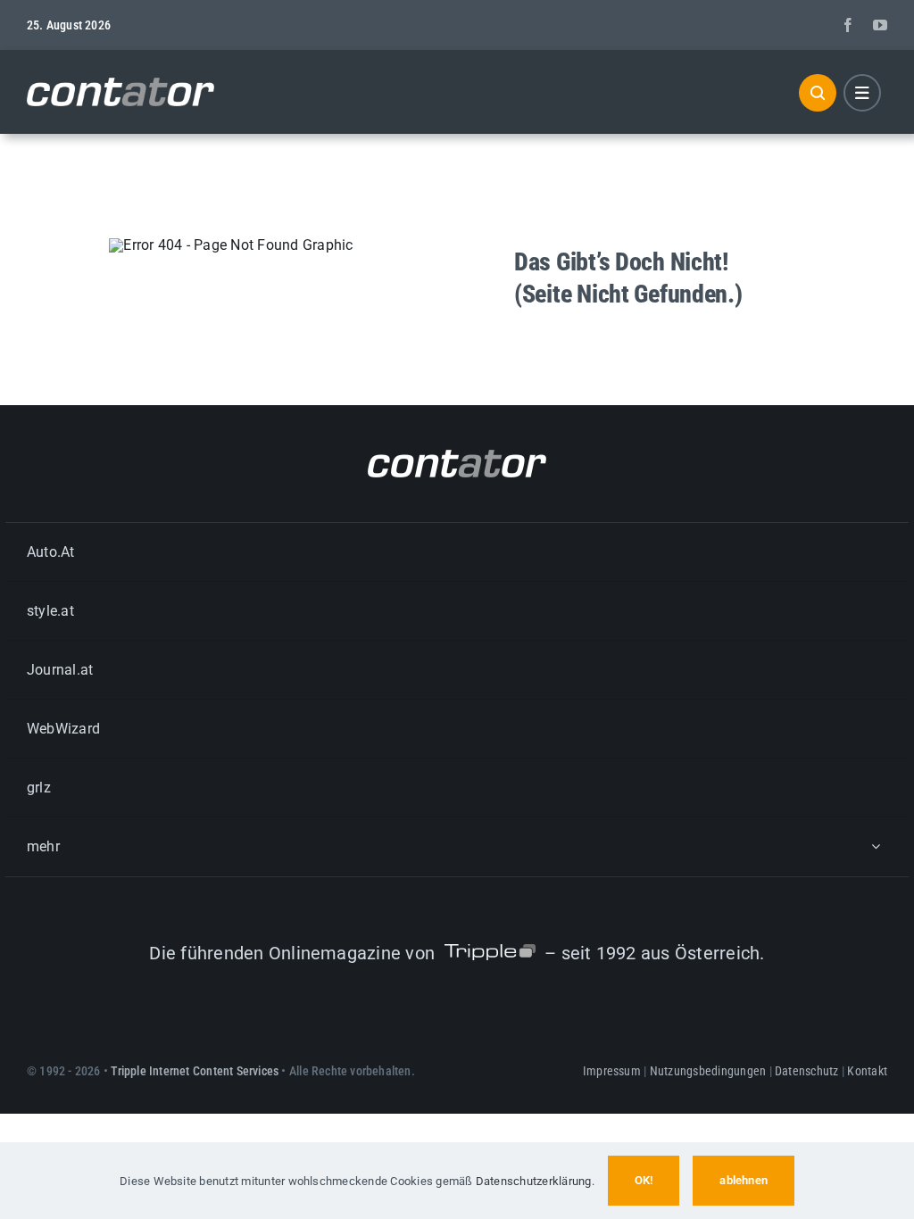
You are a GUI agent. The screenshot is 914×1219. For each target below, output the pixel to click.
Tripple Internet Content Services (194, 1071)
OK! (644, 1180)
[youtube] (880, 25)
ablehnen (743, 1180)
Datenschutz (807, 1071)
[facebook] (848, 25)
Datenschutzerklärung (534, 1181)
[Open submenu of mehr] (876, 846)
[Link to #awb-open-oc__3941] (862, 93)
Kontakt (867, 1071)
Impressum (612, 1071)
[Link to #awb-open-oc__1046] (817, 93)
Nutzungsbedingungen (708, 1071)
